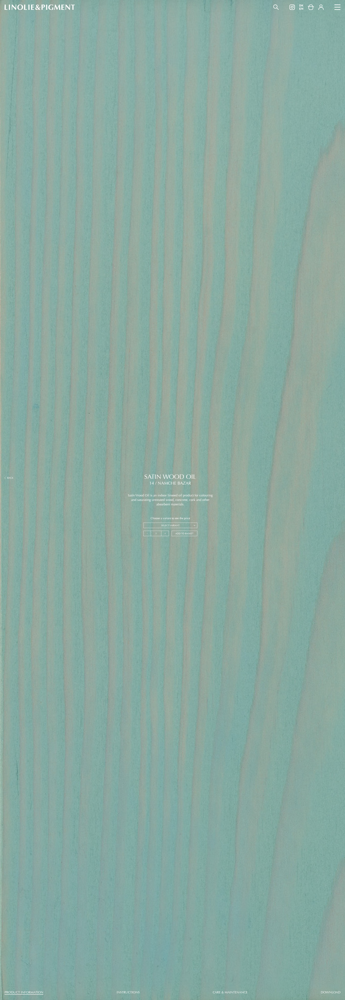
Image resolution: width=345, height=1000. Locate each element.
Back (10, 477)
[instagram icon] (292, 7)
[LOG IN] (321, 7)
